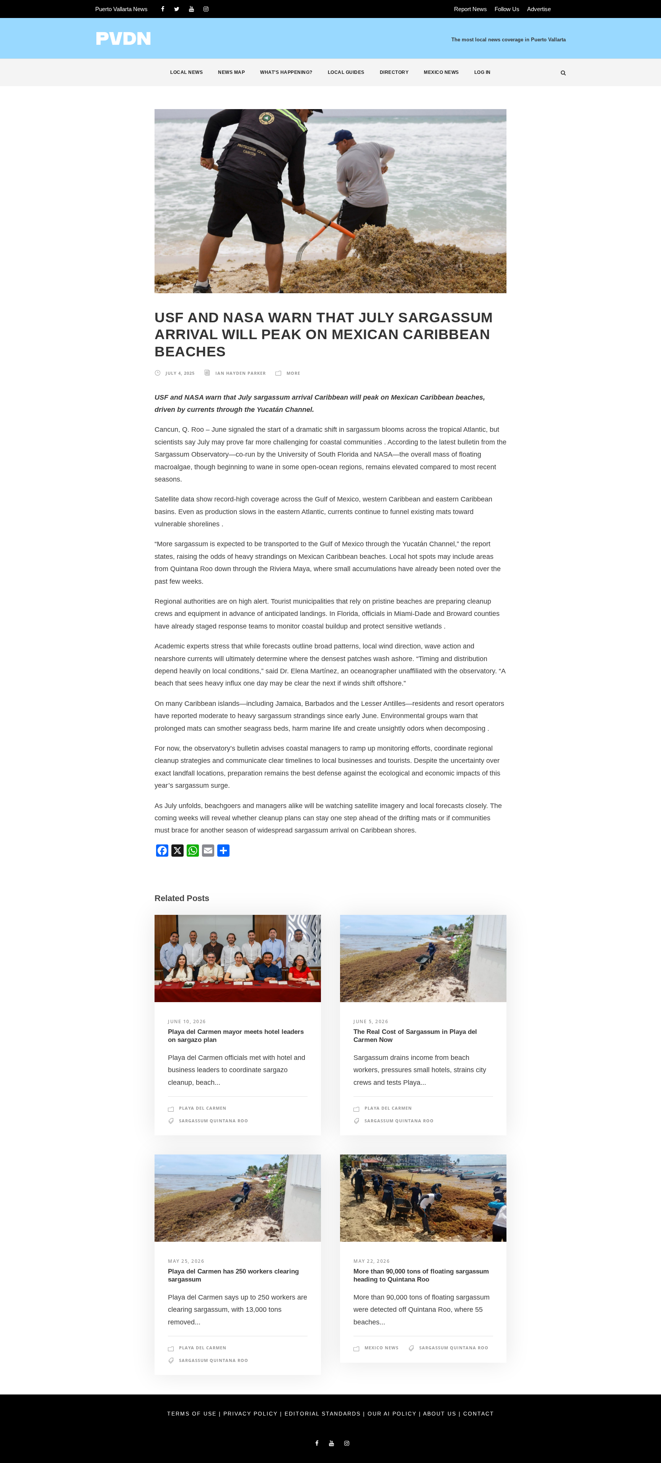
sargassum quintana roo (213, 1120)
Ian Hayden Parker (240, 373)
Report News (470, 9)
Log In (482, 72)
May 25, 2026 (186, 1261)
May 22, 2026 (371, 1261)
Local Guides (346, 72)
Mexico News (441, 72)
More (293, 373)
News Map (231, 72)
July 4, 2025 (180, 373)
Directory (394, 72)
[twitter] (176, 9)
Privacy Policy (251, 1414)
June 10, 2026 (187, 1021)
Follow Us (507, 9)
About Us (441, 1414)
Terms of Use (193, 1414)
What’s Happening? (286, 72)
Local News (186, 72)
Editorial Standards (324, 1414)
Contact (478, 1414)
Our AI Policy (392, 1414)
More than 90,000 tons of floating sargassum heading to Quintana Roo (421, 1275)
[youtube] (191, 9)
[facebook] (162, 9)
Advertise (539, 9)
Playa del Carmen (202, 1108)
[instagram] (206, 9)
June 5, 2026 (370, 1021)
